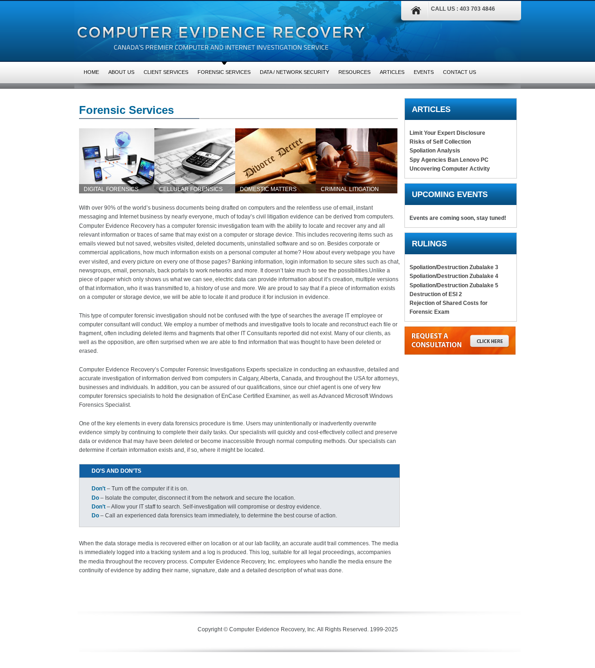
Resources (354, 72)
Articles (392, 72)
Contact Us (459, 72)
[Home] (411, 12)
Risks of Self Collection (440, 142)
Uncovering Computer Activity (450, 168)
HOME (91, 72)
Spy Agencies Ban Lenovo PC (449, 160)
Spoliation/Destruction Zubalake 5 (454, 285)
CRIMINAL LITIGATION (350, 189)
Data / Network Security (294, 72)
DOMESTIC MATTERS (268, 189)
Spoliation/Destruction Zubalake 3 (454, 267)
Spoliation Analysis (435, 150)
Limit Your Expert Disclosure (447, 133)
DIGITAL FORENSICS (111, 189)
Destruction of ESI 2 (436, 294)
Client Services (166, 72)
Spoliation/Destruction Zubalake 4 (454, 276)
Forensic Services (224, 72)
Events (424, 72)
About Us (121, 72)
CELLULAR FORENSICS (191, 189)
